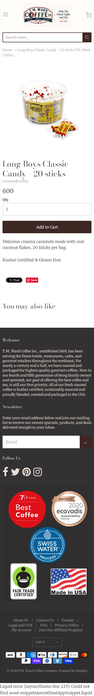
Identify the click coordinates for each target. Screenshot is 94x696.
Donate (68, 620)
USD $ (40, 642)
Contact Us (45, 620)
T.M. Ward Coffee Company (37, 671)
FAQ (43, 625)
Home (7, 50)
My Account (21, 630)
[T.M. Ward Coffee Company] (47, 14)
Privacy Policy (67, 625)
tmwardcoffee (15, 181)
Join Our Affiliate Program (61, 630)
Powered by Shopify (73, 671)
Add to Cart (47, 227)
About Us (20, 620)
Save (34, 280)
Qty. (6, 200)
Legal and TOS (20, 625)
